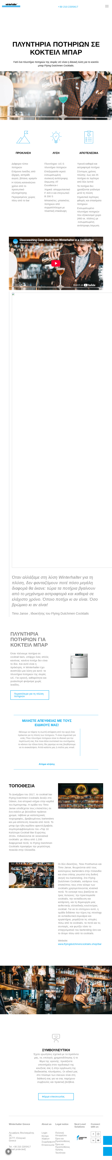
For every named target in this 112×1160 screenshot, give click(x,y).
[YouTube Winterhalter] (98, 1141)
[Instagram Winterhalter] (98, 1134)
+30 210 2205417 (67, 6)
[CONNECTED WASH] (82, 1138)
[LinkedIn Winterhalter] (93, 1141)
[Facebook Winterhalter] (93, 1134)
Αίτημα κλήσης (47, 764)
